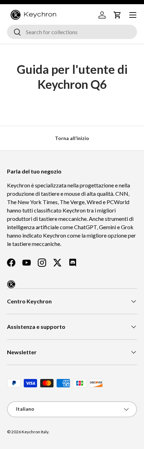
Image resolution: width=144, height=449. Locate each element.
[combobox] (72, 32)
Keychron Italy (35, 431)
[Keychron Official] (11, 284)
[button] (117, 15)
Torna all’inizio (72, 138)
